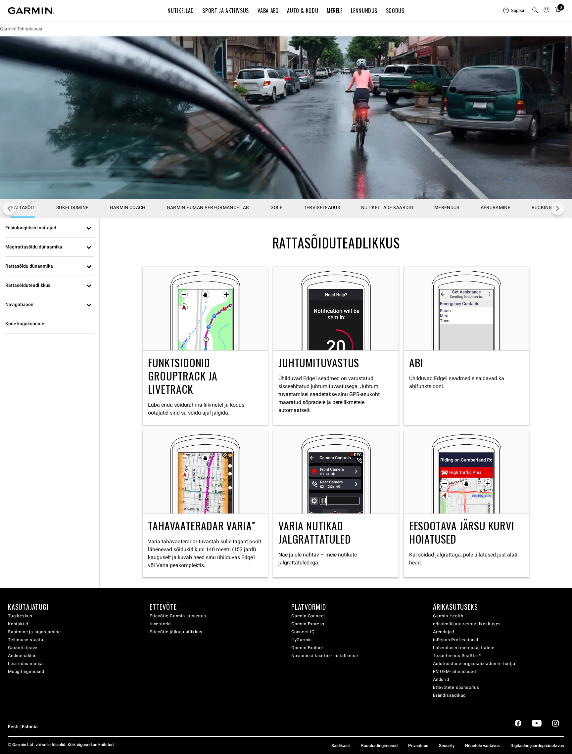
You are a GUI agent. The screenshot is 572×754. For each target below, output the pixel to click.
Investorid (160, 623)
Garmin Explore (307, 647)
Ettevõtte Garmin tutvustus (178, 615)
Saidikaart (341, 745)
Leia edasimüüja (25, 663)
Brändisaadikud (449, 695)
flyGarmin (301, 639)
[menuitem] (514, 10)
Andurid (441, 679)
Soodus (395, 11)
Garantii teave (22, 647)
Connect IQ (303, 631)
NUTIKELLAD (180, 11)
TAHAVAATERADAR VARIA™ (205, 503)
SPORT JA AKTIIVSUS (225, 11)
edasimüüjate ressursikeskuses (467, 623)
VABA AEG (268, 11)
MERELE (335, 11)
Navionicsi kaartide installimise (324, 655)
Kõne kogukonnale (24, 323)
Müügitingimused (26, 671)
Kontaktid (18, 623)
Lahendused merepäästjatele (464, 647)
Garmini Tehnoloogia (21, 28)
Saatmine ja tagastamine (34, 631)
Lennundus (364, 11)
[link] (286, 117)
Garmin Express (307, 623)
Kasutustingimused (379, 745)
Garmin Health (448, 615)
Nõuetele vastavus (482, 745)
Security (446, 745)
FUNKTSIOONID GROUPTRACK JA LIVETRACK (205, 345)
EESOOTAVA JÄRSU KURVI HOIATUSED (466, 503)
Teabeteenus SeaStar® (457, 655)
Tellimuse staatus (27, 639)
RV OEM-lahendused (454, 671)
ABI (466, 345)
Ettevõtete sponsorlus (456, 687)
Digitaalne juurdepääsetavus (537, 745)
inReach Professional (455, 639)
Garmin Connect (308, 615)
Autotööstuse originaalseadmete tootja (474, 663)
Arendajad (443, 631)
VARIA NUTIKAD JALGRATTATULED (336, 503)
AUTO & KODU (302, 11)
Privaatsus (418, 745)
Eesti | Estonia (23, 727)
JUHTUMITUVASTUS (336, 345)
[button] (49, 228)
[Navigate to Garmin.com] (31, 10)
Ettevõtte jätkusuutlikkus (176, 631)
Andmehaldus (22, 655)
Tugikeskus (20, 615)
